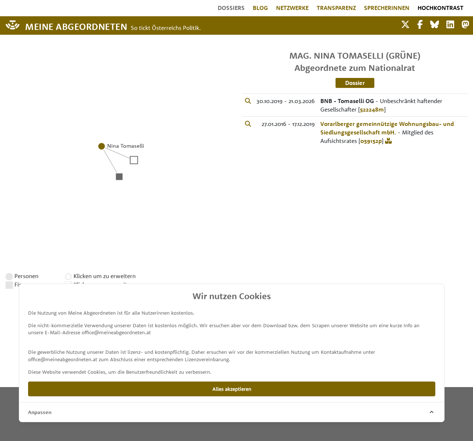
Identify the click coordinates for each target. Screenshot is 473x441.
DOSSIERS (231, 7)
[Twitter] (405, 23)
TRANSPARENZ (336, 7)
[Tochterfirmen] (388, 140)
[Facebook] (420, 23)
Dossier (355, 82)
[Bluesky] (434, 23)
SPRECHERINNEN (386, 7)
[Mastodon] (465, 23)
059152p (371, 140)
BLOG (260, 7)
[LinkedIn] (450, 23)
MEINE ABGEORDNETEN (76, 26)
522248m (372, 109)
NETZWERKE (292, 7)
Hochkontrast (440, 7)
